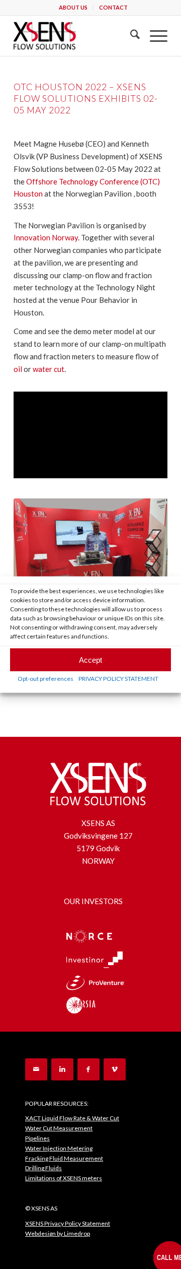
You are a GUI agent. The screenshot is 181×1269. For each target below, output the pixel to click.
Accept (90, 659)
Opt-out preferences (45, 678)
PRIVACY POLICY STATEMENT (118, 678)
